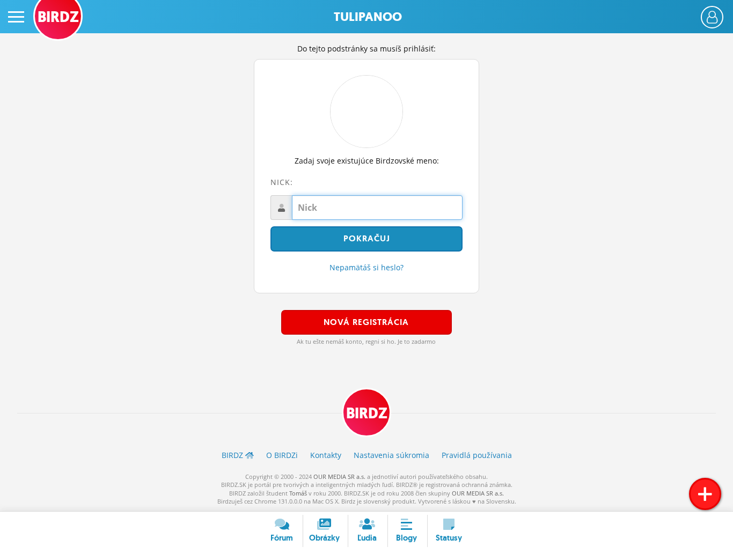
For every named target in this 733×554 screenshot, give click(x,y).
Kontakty (325, 455)
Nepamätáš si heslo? (366, 267)
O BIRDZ (282, 455)
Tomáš (298, 493)
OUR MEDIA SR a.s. (339, 476)
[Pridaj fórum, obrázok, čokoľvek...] (705, 494)
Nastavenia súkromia (391, 455)
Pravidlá (477, 455)
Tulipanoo (368, 17)
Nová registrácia (366, 322)
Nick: (281, 182)
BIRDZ (366, 413)
